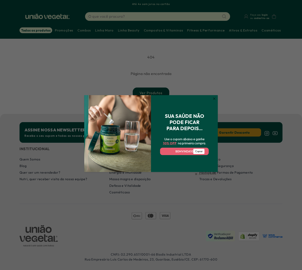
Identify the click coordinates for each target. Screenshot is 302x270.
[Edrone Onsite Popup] (151, 135)
